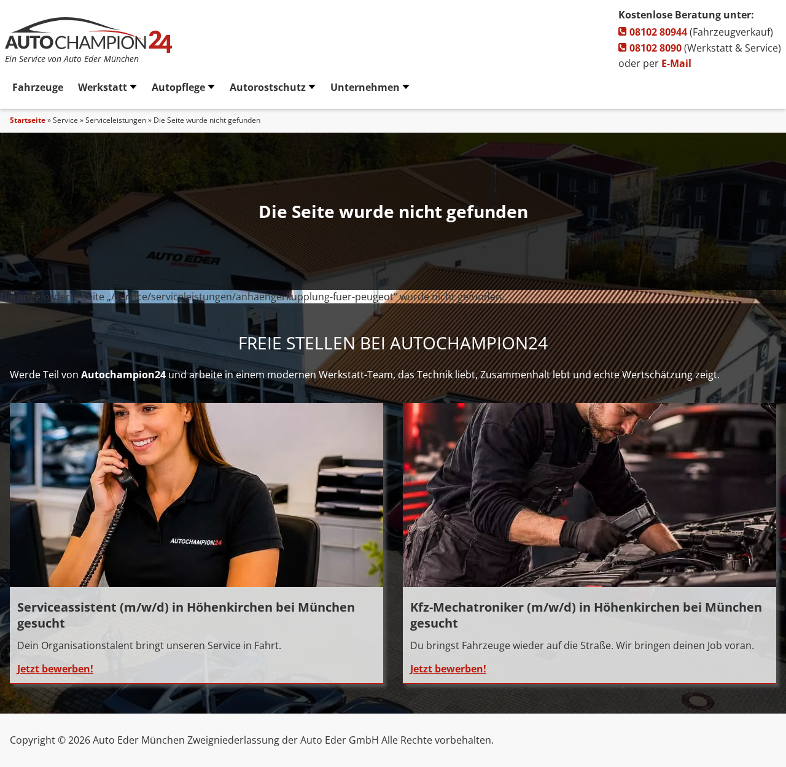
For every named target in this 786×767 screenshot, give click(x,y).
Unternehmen (365, 87)
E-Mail (676, 63)
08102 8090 (654, 48)
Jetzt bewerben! (55, 669)
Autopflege (178, 87)
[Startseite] (88, 49)
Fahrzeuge (37, 87)
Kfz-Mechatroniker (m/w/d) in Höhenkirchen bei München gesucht (586, 615)
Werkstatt (102, 87)
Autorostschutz (268, 87)
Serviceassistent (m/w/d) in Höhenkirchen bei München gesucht (186, 615)
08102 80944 (657, 32)
